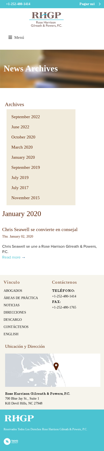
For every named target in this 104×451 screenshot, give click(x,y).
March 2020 (22, 147)
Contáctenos (16, 327)
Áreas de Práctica (21, 298)
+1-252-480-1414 (64, 296)
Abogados (13, 291)
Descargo (13, 319)
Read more (11, 257)
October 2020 (23, 137)
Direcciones (15, 312)
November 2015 (25, 197)
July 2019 (20, 177)
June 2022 (20, 126)
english (11, 334)
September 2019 (25, 167)
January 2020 (23, 157)
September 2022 (25, 116)
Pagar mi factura (87, 5)
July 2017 (20, 187)
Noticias (12, 305)
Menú (18, 37)
